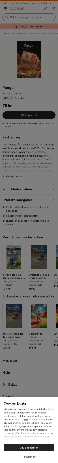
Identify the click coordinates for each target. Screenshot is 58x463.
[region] (29, 430)
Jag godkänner (29, 447)
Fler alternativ (29, 456)
